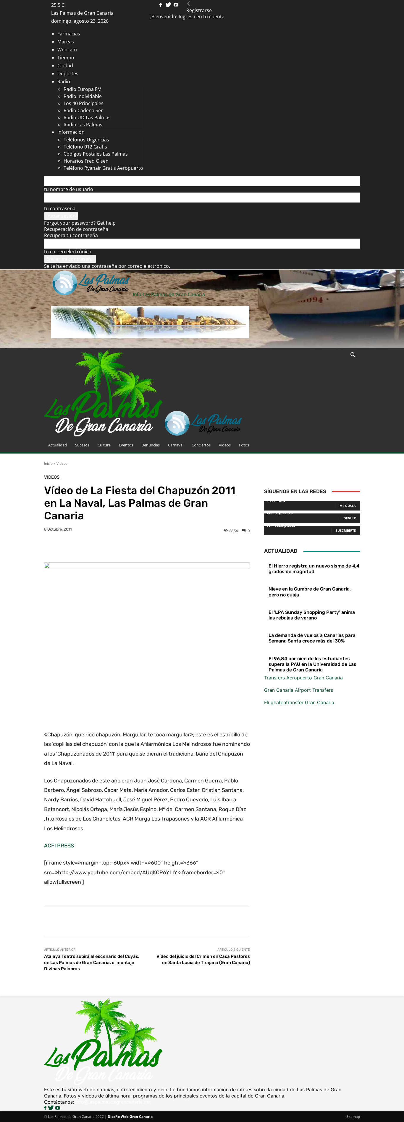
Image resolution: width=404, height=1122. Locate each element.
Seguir (350, 518)
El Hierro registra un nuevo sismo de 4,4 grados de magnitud (314, 568)
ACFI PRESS (59, 845)
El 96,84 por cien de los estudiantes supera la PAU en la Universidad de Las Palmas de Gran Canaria (312, 664)
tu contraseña (59, 208)
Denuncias (150, 445)
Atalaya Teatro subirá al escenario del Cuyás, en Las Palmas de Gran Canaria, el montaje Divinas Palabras (91, 962)
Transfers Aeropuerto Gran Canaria (303, 678)
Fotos (244, 445)
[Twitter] (169, 5)
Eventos (126, 445)
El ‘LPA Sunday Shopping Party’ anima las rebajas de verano (312, 615)
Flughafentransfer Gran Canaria (299, 702)
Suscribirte (346, 530)
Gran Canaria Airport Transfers (298, 690)
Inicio (48, 463)
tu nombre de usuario (68, 189)
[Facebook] (161, 5)
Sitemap (353, 1116)
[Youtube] (176, 5)
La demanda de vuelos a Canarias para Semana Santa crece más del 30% (312, 638)
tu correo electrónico (67, 251)
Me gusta (348, 505)
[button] (353, 355)
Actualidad (57, 445)
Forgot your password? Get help (80, 223)
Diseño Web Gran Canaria (130, 1116)
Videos (225, 445)
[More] (232, 548)
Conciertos (201, 445)
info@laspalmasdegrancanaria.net (113, 1102)
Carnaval (175, 445)
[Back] (188, 4)
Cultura (104, 445)
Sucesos (82, 445)
